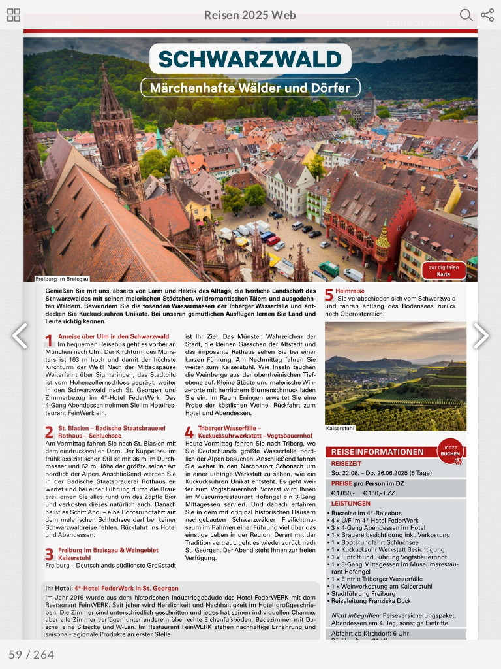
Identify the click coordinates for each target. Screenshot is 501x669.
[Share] (487, 15)
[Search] (466, 15)
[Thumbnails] (14, 15)
